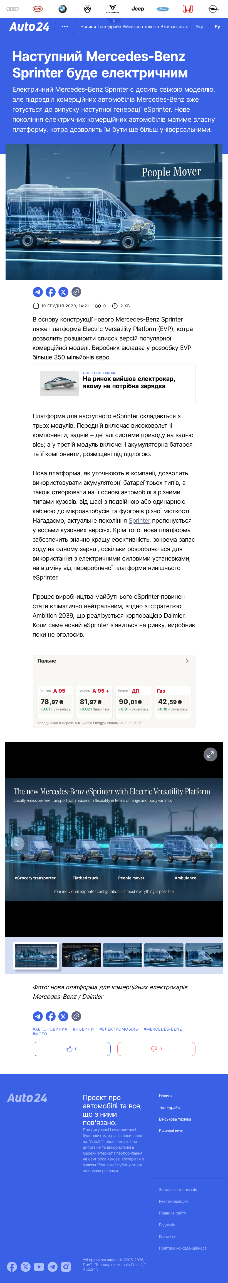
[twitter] (63, 292)
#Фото (40, 1034)
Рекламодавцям (174, 1201)
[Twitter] (26, 1267)
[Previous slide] (17, 844)
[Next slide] (210, 844)
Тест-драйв (109, 26)
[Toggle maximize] (210, 754)
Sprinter (139, 520)
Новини (88, 26)
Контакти (167, 1236)
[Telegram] (53, 1267)
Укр (200, 26)
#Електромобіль (119, 1029)
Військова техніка (141, 26)
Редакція (167, 1225)
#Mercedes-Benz (163, 1029)
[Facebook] (12, 1267)
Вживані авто (175, 26)
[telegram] (38, 292)
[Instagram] (66, 1267)
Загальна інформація (178, 1189)
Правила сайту (172, 1213)
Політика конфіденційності (183, 1248)
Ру (217, 26)
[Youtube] (39, 1267)
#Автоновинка (50, 1029)
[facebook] (51, 292)
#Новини (83, 1029)
